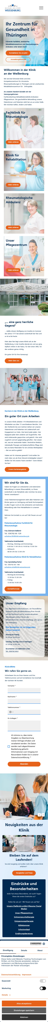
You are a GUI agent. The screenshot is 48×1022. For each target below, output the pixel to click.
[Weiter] (43, 814)
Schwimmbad (24, 930)
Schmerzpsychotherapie (24, 917)
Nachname (12, 697)
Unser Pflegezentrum (24, 913)
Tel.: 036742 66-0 (12, 651)
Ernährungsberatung (24, 934)
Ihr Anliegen (13, 718)
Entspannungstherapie (24, 921)
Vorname (12, 686)
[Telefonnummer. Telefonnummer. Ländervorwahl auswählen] (11, 712)
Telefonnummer (14, 707)
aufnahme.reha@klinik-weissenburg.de (17, 567)
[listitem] (24, 128)
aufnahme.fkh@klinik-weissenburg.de (17, 536)
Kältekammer (24, 925)
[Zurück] (39, 814)
